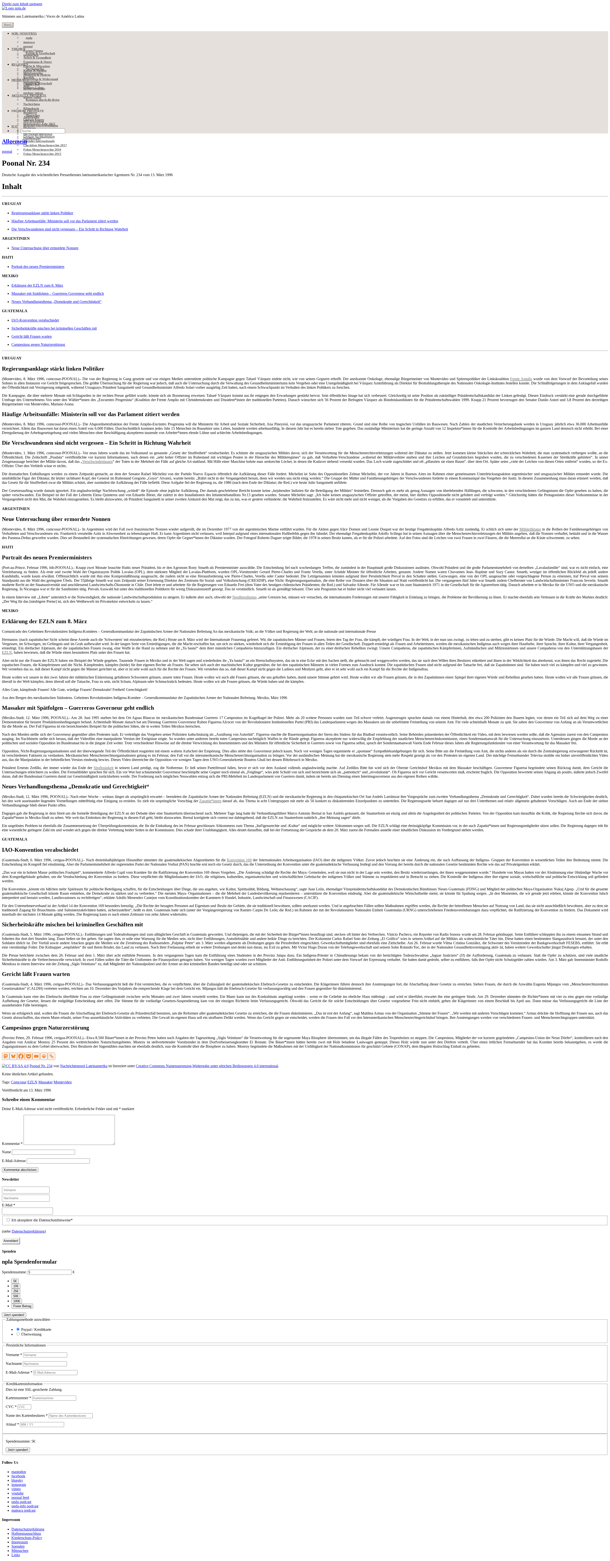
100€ (16, 1301)
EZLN (32, 1082)
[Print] (44, 1056)
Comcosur (18, 1082)
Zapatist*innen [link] (210, 801)
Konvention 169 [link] (239, 860)
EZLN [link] (7, 652)
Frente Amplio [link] (521, 379)
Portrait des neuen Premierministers (37, 267)
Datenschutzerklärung (28, 1231)
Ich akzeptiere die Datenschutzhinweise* (41, 1220)
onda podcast (21, 1502)
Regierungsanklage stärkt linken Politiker (42, 213)
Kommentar (12, 1144)
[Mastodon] (6, 1056)
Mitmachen (19, 1551)
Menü (7, 25)
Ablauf (12, 1424)
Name (6, 1152)
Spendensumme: (14, 1272)
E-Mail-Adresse (14, 1161)
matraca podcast (23, 1510)
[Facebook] (21, 1056)
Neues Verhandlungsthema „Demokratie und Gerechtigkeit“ (56, 302)
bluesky (17, 1480)
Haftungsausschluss (26, 1533)
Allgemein (14, 141)
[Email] (36, 1056)
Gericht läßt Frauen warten (31, 336)
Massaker (45, 1082)
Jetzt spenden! (14, 1315)
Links (15, 1555)
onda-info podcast (24, 1506)
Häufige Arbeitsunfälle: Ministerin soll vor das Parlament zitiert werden (64, 221)
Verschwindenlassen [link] (97, 461)
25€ (15, 1291)
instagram (18, 1485)
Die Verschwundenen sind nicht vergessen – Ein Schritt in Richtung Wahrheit (69, 229)
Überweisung (31, 1334)
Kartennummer (18, 1398)
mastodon (18, 1472)
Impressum (19, 1542)
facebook (18, 1476)
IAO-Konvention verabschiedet (35, 320)
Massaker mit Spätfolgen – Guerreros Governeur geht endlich (57, 293)
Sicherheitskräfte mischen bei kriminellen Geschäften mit (54, 328)
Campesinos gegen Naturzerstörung (38, 344)
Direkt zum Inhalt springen (22, 4)
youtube (17, 1493)
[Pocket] (28, 1056)
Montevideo (63, 1082)
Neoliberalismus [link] (244, 597)
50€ (15, 1296)
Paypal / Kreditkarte (36, 1329)
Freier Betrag (22, 1306)
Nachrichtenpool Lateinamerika (83, 1066)
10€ (15, 1286)
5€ (15, 1281)
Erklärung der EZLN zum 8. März (37, 285)
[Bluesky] (13, 1056)
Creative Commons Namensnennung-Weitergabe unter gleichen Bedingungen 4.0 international (207, 1066)
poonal (7, 151)
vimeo (16, 1489)
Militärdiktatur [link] (530, 529)
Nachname (14, 1364)
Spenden (18, 1546)
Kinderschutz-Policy (26, 1538)
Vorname (14, 1355)
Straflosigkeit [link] (103, 768)
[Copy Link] (51, 1056)
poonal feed (20, 1497)
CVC (11, 1407)
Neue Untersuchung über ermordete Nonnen (44, 248)
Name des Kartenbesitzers (27, 1415)
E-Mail (8, 1205)
